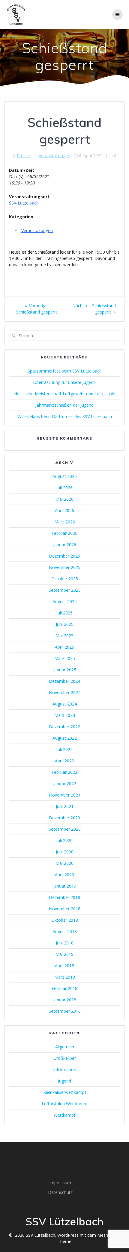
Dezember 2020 (64, 817)
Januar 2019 (64, 886)
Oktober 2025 (64, 579)
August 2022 (64, 738)
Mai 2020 (65, 863)
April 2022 (64, 761)
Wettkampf (64, 1115)
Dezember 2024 (64, 681)
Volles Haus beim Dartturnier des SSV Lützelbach (64, 416)
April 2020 (64, 874)
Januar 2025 (64, 670)
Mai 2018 (65, 954)
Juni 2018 (65, 943)
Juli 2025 (64, 613)
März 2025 (64, 658)
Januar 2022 (64, 783)
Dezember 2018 (64, 897)
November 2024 (64, 692)
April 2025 (64, 647)
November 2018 (64, 909)
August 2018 (64, 931)
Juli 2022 (64, 749)
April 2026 (64, 510)
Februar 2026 (64, 533)
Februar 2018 (64, 988)
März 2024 (64, 715)
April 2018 (64, 965)
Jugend (64, 1081)
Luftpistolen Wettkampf (65, 1103)
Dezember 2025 (64, 556)
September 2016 (65, 1011)
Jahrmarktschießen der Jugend (64, 405)
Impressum (60, 1183)
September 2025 (65, 590)
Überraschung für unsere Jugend (64, 382)
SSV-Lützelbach (24, 203)
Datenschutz (60, 1192)
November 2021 (64, 795)
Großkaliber (64, 1058)
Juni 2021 (65, 806)
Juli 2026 (64, 487)
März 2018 (64, 977)
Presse (23, 155)
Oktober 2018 (64, 920)
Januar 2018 (64, 1000)
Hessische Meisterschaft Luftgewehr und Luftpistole (64, 393)
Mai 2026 (65, 499)
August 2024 (64, 704)
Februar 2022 (64, 772)
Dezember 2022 (64, 726)
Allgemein (64, 1047)
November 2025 (64, 567)
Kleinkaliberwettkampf (64, 1092)
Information (64, 1069)
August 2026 (64, 476)
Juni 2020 (65, 852)
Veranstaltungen (54, 155)
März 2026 (64, 522)
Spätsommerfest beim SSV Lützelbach (65, 371)
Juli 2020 (64, 840)
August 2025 (64, 601)
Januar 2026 (64, 544)
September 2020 (65, 829)
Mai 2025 (65, 635)
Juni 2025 (65, 624)
